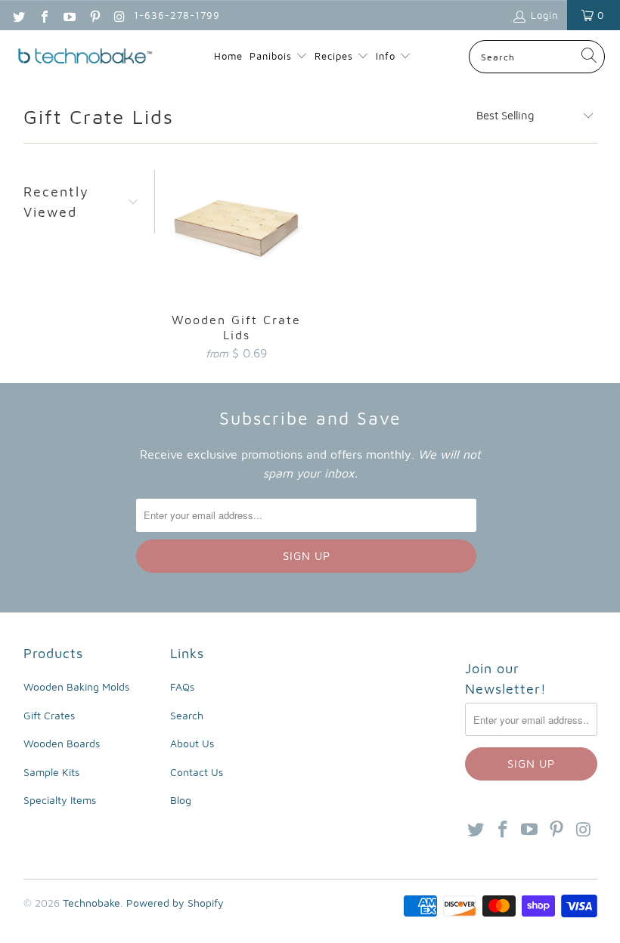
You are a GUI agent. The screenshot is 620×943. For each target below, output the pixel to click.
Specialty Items (59, 799)
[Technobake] (85, 57)
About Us (192, 743)
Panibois (271, 56)
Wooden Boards (61, 743)
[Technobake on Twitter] (18, 15)
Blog (180, 799)
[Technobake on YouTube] (69, 15)
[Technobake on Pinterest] (94, 15)
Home (228, 56)
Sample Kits (51, 771)
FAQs (182, 686)
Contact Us (196, 771)
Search (186, 715)
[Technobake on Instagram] (119, 15)
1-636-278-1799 (177, 15)
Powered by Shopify (175, 902)
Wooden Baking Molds (76, 686)
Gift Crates (49, 715)
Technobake (91, 902)
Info (387, 56)
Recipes (336, 56)
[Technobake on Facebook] (43, 15)
